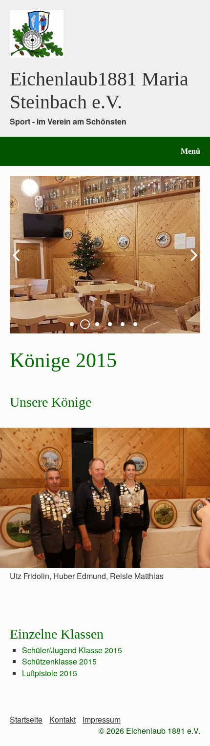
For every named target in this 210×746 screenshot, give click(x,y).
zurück (19, 262)
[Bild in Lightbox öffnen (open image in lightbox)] (105, 498)
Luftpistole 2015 (49, 673)
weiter (190, 262)
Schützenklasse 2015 (59, 661)
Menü (190, 151)
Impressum (102, 719)
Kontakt (62, 719)
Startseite (26, 719)
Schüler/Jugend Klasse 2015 (72, 650)
